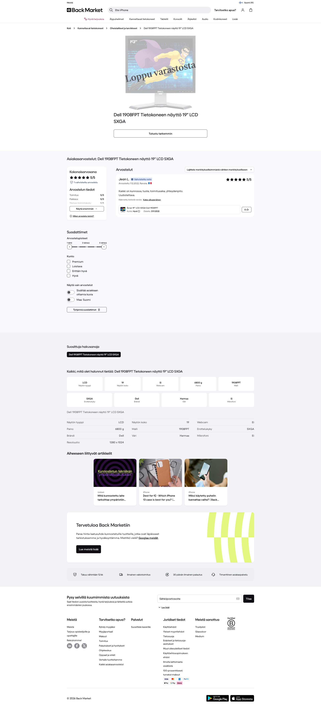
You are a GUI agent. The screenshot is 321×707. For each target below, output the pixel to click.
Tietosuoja (168, 636)
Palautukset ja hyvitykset (112, 645)
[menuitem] (117, 19)
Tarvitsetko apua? (225, 10)
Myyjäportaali (106, 631)
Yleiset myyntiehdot (173, 631)
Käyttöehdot (169, 626)
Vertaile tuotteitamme (110, 659)
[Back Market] (84, 10)
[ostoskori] (250, 10)
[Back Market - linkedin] (69, 646)
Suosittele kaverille (141, 626)
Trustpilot (200, 626)
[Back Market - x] (84, 646)
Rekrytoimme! (74, 640)
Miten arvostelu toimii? (83, 216)
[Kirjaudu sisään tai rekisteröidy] (242, 10)
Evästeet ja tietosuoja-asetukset (174, 642)
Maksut (103, 636)
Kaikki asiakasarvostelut (111, 664)
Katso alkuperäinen (152, 199)
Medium (199, 636)
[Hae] (111, 10)
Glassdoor (200, 631)
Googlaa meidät (148, 538)
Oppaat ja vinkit (107, 655)
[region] (160, 483)
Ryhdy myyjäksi (107, 626)
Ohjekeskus (105, 650)
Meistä (70, 626)
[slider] (69, 247)
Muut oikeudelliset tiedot (176, 648)
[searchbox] (162, 10)
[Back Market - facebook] (77, 646)
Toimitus (103, 640)
